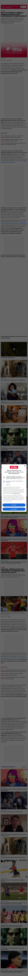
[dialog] (14, 488)
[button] (14, 485)
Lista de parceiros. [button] (16, 493)
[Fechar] (25, 466)
